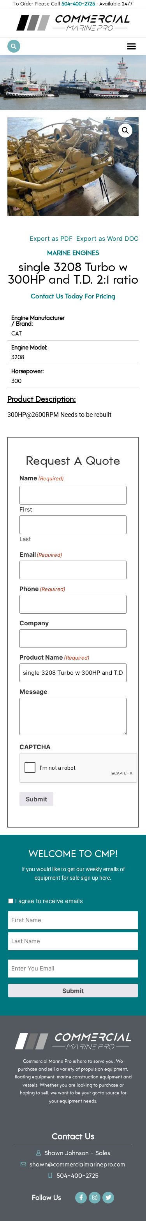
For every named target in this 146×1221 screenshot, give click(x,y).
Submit (36, 799)
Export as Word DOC (107, 238)
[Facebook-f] (81, 1197)
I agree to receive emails (49, 901)
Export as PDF (50, 238)
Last (25, 538)
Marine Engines (73, 252)
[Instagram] (94, 1197)
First (25, 509)
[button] (131, 46)
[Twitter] (108, 1197)
